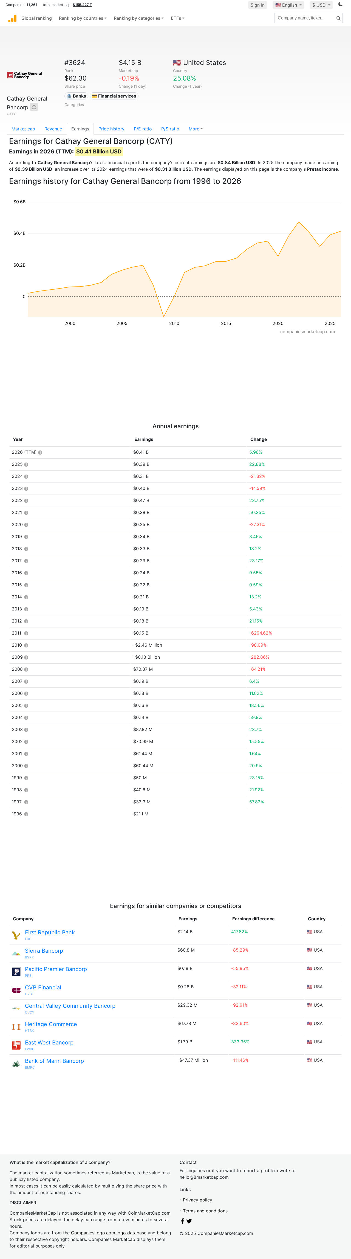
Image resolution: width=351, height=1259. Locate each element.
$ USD (319, 5)
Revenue (53, 129)
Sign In (258, 5)
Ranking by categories (137, 18)
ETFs (176, 18)
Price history (111, 129)
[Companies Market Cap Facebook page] (182, 1222)
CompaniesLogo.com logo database (108, 1232)
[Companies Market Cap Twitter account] (189, 1222)
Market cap (23, 129)
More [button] (194, 129)
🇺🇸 (286, 5)
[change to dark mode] (340, 5)
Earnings (80, 129)
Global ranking (36, 18)
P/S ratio (170, 129)
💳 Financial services (114, 96)
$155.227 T (82, 4)
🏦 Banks (76, 96)
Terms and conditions (205, 1211)
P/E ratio (143, 129)
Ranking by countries (81, 18)
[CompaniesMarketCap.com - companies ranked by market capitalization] (12, 18)
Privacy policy (197, 1200)
